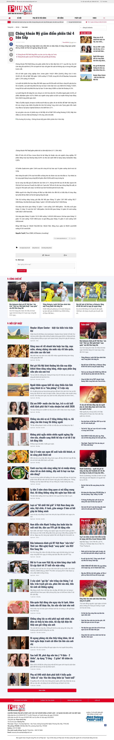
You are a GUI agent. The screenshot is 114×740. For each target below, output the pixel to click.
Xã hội (10, 299)
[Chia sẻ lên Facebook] (11, 44)
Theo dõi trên (65, 42)
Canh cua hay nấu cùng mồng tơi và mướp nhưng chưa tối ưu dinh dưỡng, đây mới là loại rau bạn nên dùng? (52, 471)
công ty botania (87, 27)
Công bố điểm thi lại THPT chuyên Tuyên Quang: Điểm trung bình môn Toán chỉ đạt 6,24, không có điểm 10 (93, 380)
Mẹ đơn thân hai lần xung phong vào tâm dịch (92, 486)
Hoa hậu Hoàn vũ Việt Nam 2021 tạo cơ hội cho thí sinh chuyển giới (93, 422)
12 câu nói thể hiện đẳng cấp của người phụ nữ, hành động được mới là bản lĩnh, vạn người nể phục (93, 407)
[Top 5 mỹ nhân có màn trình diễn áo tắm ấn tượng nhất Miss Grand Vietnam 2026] (93, 526)
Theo (64, 238)
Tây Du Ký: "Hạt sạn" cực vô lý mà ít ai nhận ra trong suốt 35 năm (93, 429)
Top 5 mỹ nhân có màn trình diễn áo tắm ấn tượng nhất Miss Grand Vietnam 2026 (93, 538)
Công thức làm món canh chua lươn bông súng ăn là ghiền (93, 599)
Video (37, 340)
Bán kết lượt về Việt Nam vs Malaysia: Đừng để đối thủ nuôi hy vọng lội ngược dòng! (90, 305)
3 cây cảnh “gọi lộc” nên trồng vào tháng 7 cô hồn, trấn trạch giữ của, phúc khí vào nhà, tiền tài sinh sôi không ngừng (52, 583)
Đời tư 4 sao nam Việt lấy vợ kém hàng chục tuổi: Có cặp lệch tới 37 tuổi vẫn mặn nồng (53, 563)
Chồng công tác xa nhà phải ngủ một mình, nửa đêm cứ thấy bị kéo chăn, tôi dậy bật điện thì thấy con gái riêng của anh (52, 621)
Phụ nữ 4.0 (85, 520)
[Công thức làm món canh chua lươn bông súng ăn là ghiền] (93, 588)
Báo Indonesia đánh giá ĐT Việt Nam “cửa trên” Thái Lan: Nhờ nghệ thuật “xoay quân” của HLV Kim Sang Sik (23, 306)
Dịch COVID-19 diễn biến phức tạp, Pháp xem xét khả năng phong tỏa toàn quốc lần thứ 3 (93, 437)
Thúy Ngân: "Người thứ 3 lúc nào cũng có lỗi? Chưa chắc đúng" (92, 444)
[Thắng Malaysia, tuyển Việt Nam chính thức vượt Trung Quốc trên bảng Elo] (57, 292)
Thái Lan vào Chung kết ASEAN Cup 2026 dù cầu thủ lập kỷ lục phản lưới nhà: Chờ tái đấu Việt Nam (93, 373)
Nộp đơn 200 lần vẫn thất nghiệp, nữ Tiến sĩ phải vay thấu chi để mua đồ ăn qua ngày (93, 574)
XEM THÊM (42, 690)
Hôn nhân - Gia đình (40, 379)
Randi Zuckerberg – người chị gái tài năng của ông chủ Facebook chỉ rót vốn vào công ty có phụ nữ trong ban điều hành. (92, 471)
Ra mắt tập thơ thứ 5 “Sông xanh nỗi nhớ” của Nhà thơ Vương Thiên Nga (93, 559)
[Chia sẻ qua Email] (11, 49)
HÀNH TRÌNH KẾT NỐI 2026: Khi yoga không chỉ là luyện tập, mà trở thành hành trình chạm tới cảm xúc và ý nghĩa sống (93, 567)
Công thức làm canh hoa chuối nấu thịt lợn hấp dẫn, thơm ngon (93, 636)
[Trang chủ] (10, 18)
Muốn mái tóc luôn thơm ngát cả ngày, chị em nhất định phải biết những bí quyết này (93, 552)
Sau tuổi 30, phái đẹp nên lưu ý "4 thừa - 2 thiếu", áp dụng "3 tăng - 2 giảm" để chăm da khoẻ (51, 658)
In (66, 255)
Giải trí (37, 537)
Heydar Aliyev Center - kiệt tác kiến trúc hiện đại (51, 329)
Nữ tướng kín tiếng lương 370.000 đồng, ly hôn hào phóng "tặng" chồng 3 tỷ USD (93, 493)
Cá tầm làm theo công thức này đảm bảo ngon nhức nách (92, 614)
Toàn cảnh (38, 556)
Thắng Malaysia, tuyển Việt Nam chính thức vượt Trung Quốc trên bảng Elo (56, 305)
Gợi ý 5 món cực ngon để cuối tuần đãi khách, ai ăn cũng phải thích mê (52, 453)
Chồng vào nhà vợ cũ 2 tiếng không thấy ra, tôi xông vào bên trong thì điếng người (52, 420)
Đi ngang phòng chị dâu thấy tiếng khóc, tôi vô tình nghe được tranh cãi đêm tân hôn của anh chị (52, 641)
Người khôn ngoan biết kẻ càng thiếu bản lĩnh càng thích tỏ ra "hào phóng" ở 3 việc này (51, 386)
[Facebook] (105, 725)
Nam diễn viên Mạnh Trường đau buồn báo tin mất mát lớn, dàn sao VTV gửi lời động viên (51, 526)
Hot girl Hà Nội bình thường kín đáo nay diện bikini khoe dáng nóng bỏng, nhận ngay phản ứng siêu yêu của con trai (78, 22)
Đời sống (38, 360)
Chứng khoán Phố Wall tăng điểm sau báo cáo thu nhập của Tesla (37, 54)
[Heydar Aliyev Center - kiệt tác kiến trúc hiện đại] (18, 332)
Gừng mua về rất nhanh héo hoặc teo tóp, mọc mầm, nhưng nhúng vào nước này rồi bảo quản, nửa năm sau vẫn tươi (52, 349)
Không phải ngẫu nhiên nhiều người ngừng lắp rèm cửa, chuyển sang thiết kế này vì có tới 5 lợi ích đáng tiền (52, 437)
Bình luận (11, 34)
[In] (11, 55)
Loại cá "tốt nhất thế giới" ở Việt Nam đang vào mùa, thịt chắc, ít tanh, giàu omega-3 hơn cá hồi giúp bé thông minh (52, 508)
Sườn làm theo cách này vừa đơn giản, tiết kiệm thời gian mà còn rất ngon (93, 621)
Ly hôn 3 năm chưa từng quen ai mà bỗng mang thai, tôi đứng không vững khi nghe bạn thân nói (52, 491)
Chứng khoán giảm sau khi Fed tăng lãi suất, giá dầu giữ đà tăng (36, 57)
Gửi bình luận (21, 270)
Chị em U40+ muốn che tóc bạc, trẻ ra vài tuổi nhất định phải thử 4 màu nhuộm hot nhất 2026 (52, 405)
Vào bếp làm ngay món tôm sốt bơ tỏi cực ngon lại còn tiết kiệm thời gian (93, 628)
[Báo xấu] (11, 60)
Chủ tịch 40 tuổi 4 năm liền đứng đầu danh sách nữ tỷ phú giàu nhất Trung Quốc (93, 508)
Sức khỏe (38, 484)
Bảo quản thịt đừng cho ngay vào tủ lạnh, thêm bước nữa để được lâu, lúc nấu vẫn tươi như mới (52, 603)
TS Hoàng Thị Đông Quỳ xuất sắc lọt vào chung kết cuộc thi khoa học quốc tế (92, 501)
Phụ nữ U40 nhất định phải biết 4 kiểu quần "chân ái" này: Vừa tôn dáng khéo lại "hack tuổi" (52, 676)
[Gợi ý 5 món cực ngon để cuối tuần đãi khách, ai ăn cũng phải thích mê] (18, 456)
